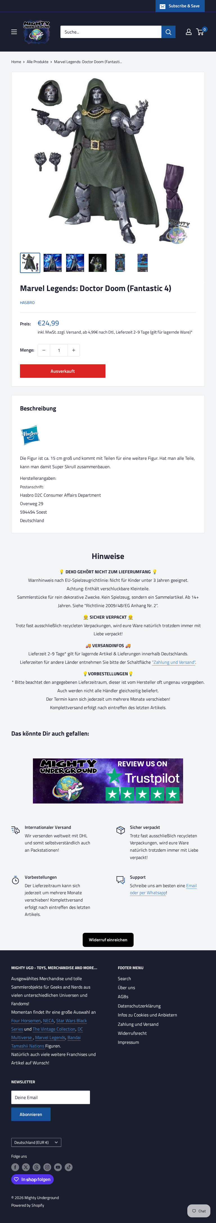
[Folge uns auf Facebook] (15, 1167)
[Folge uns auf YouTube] (58, 1167)
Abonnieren (31, 1114)
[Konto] (189, 32)
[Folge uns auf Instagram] (47, 1167)
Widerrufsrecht (132, 1033)
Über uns (126, 987)
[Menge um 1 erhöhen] (74, 350)
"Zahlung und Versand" (173, 662)
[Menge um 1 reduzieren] (44, 350)
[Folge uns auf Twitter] (26, 1167)
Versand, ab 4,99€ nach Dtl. (90, 332)
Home (16, 62)
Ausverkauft (63, 371)
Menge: (27, 350)
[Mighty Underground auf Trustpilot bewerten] (108, 762)
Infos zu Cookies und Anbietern (147, 1014)
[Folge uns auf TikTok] (69, 1167)
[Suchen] (168, 32)
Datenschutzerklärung (139, 1005)
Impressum (128, 1042)
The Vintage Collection (54, 1029)
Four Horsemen (26, 1020)
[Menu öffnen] (14, 32)
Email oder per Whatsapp (163, 889)
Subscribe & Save (184, 6)
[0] (200, 31)
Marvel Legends (50, 1037)
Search (124, 978)
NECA (48, 1020)
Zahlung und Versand (138, 1024)
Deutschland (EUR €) (31, 1142)
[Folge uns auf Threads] (36, 1167)
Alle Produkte (37, 62)
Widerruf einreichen (108, 939)
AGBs (123, 996)
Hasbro (27, 302)
